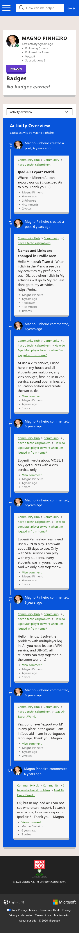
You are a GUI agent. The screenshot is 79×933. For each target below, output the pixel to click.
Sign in (71, 8)
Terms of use (43, 915)
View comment (32, 396)
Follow (16, 68)
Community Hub (29, 160)
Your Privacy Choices (24, 910)
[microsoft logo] (64, 902)
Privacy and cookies (20, 915)
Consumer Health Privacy (55, 910)
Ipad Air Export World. (36, 172)
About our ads (27, 920)
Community (51, 160)
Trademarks (61, 915)
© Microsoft (49, 920)
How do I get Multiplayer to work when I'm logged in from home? (41, 350)
